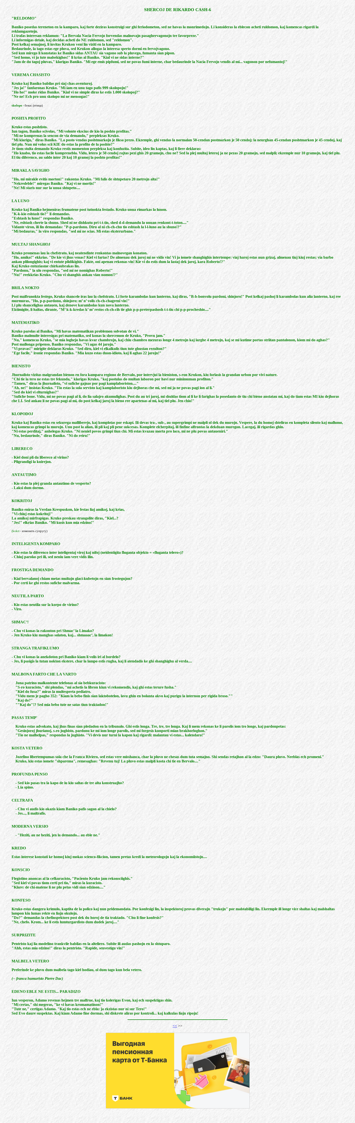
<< (175, 1026)
